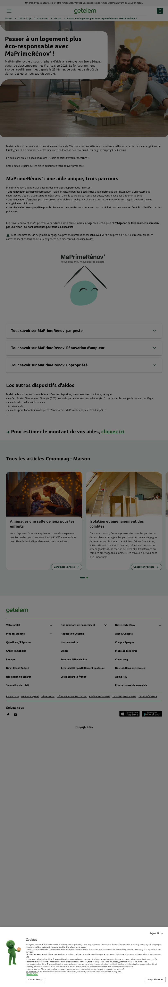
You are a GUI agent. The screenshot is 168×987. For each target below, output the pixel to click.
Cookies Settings (35, 979)
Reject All (154, 933)
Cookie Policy (32, 974)
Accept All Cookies (155, 979)
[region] (84, 957)
